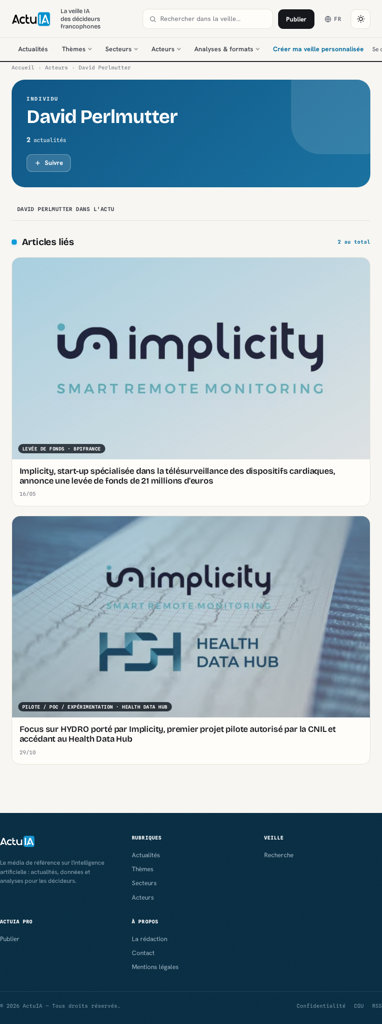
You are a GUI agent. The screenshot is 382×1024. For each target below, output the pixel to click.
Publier (296, 19)
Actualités (33, 49)
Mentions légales (155, 967)
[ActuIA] (31, 19)
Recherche (278, 855)
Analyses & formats (223, 49)
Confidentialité (321, 1006)
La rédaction (149, 939)
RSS (377, 1006)
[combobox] (213, 19)
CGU (359, 1006)
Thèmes (74, 49)
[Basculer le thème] (360, 19)
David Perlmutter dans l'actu (66, 209)
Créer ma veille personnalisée (318, 49)
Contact (143, 953)
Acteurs (163, 49)
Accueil (23, 67)
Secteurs (118, 49)
